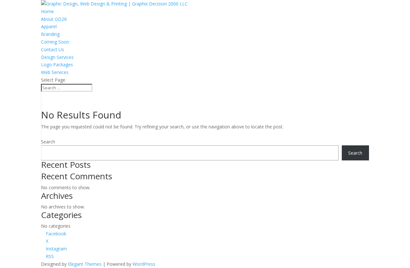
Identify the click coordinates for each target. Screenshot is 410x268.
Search (48, 142)
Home (47, 11)
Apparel (49, 26)
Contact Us (52, 49)
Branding (50, 34)
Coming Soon (55, 42)
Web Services (55, 72)
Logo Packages (57, 64)
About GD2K (54, 19)
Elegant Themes (85, 264)
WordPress (144, 264)
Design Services (57, 57)
